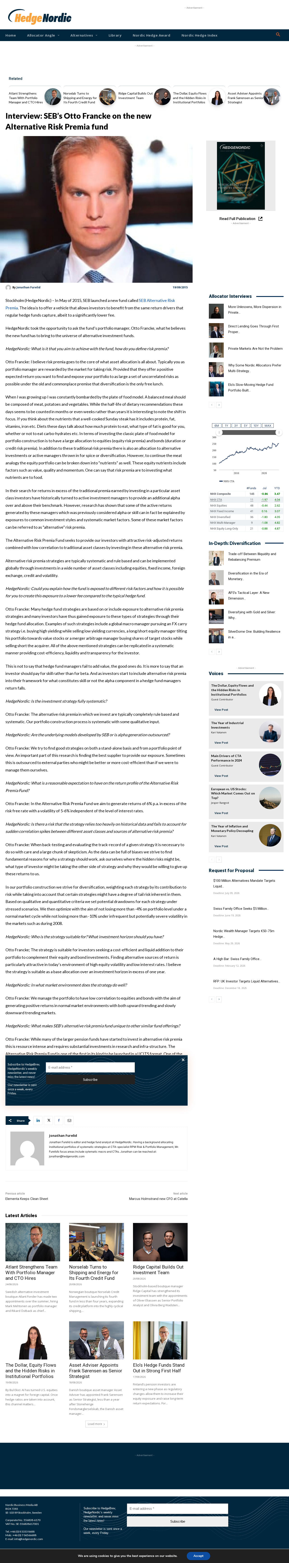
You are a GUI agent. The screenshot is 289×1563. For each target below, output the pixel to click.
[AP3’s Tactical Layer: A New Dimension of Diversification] (216, 597)
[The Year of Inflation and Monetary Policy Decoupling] (270, 835)
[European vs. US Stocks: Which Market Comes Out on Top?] (270, 798)
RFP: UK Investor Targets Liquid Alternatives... (246, 981)
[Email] (69, 1120)
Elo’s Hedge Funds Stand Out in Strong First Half (159, 1367)
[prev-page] (211, 405)
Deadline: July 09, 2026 (226, 893)
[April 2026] (240, 176)
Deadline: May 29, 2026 (226, 943)
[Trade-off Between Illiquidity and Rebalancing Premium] (216, 558)
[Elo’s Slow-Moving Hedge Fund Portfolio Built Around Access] (216, 389)
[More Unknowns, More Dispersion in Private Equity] (216, 311)
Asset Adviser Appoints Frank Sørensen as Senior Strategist (245, 97)
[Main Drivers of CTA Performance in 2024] (270, 765)
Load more (95, 1424)
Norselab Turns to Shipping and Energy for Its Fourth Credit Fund (80, 97)
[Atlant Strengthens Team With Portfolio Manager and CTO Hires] (52, 96)
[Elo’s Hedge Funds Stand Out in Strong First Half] (160, 1340)
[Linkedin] (37, 1120)
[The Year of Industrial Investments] (270, 732)
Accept (198, 1556)
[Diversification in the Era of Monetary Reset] (216, 577)
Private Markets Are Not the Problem (255, 349)
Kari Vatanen (218, 732)
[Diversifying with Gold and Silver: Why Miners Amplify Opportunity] (216, 616)
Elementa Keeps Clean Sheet (26, 1199)
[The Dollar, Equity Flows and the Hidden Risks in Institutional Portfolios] (217, 96)
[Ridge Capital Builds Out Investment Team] (162, 96)
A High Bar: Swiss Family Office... (237, 959)
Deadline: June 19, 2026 (226, 915)
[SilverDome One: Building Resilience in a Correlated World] (216, 635)
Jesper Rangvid (220, 802)
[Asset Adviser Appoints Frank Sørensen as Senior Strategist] (271, 96)
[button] (278, 34)
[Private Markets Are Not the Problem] (216, 350)
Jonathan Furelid (28, 287)
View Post (221, 709)
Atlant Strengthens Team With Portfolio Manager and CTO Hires (26, 97)
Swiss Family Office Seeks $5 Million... (241, 909)
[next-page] (219, 405)
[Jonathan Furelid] (8, 287)
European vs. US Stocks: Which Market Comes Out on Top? (233, 793)
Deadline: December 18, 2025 (230, 988)
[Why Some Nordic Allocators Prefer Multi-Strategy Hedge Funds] (216, 369)
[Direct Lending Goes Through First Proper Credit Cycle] (216, 330)
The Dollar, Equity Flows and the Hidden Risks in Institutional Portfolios (190, 97)
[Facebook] (58, 1120)
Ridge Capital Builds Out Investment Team (158, 1269)
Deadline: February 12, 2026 (229, 966)
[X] (48, 1120)
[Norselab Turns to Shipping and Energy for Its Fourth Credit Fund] (107, 96)
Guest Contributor (222, 699)
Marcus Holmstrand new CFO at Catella (158, 1199)
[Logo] (19, 17)
